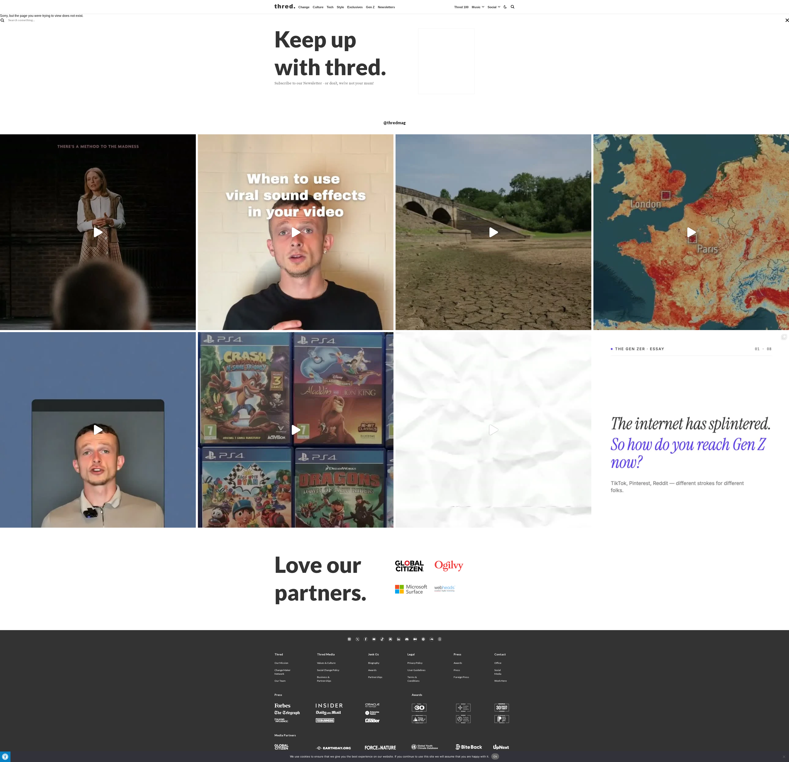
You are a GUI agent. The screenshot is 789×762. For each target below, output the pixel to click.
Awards (372, 670)
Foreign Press (461, 677)
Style (340, 7)
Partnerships (375, 677)
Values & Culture (326, 662)
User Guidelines (416, 670)
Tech (330, 7)
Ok (495, 756)
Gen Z (370, 7)
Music (476, 7)
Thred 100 (461, 7)
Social (492, 7)
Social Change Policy (328, 670)
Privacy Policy (414, 662)
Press (457, 670)
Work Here (500, 680)
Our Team (280, 680)
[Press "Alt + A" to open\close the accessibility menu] (5, 757)
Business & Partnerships (324, 679)
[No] (784, 757)
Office (497, 662)
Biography (373, 662)
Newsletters (386, 7)
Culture (318, 7)
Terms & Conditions (413, 679)
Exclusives (355, 7)
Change (303, 7)
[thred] (285, 6)
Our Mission (281, 662)
